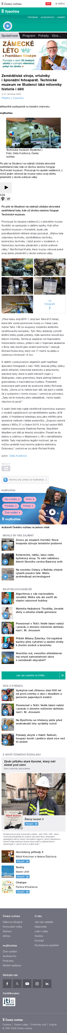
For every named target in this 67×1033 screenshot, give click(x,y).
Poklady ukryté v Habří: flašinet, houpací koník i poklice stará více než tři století (40, 738)
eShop (6, 936)
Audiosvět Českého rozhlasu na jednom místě (25, 527)
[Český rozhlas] (12, 3)
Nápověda (41, 926)
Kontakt (39, 940)
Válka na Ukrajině (12, 922)
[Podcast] (3, 199)
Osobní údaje (21, 1024)
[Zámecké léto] (33, 54)
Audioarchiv (47, 17)
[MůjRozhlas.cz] (6, 113)
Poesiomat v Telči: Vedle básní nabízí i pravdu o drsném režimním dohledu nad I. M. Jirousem (40, 627)
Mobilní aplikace (12, 965)
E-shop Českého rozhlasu (22, 754)
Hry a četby (11, 499)
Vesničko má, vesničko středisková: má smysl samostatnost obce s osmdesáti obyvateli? (39, 657)
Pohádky (9, 505)
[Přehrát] (6, 187)
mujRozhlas (8, 490)
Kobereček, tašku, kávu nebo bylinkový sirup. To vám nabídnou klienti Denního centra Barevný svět (39, 558)
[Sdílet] (8, 199)
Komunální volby (12, 926)
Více (56, 36)
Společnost (10, 36)
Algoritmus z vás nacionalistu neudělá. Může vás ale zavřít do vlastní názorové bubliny (36, 597)
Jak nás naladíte (44, 922)
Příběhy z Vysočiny (13, 98)
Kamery (61, 17)
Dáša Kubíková (21, 153)
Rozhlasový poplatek (47, 945)
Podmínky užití (38, 1024)
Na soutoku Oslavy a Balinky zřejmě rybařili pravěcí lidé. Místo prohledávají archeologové (39, 573)
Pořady (43, 36)
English (53, 1024)
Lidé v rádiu (41, 931)
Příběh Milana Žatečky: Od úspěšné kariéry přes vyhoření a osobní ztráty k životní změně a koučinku (40, 642)
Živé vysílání (11, 512)
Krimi (29, 499)
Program (33, 17)
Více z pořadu (13, 685)
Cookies (7, 1024)
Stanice (7, 931)
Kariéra (39, 936)
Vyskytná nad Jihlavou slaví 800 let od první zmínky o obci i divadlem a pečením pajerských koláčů (39, 694)
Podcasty (8, 960)
